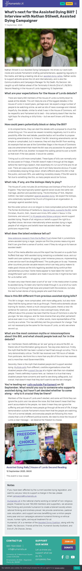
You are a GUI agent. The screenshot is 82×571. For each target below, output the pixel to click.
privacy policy (59, 568)
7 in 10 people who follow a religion (45, 216)
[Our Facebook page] (62, 557)
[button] (75, 4)
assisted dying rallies (53, 76)
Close (77, 568)
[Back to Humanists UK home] (14, 3)
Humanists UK (13, 501)
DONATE (68, 547)
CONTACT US (14, 540)
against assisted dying (44, 196)
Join (62, 4)
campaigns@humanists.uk (25, 496)
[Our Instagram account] (67, 557)
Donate (69, 4)
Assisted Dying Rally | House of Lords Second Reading (37, 467)
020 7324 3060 (13, 546)
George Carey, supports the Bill (57, 210)
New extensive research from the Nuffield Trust (29, 238)
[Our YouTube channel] (73, 557)
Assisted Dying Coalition (49, 522)
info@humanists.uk (17, 549)
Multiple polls (20, 367)
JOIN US (68, 541)
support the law (35, 370)
